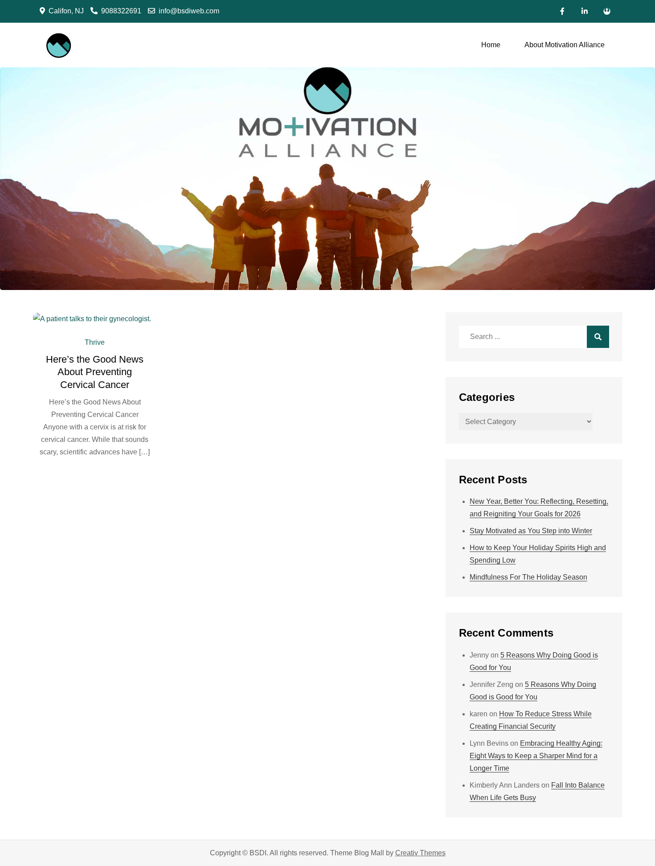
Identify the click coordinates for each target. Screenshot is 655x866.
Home (490, 45)
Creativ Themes (420, 853)
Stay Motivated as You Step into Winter (531, 531)
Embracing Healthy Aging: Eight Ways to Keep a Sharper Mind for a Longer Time (536, 755)
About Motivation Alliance (564, 45)
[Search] (598, 337)
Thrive (95, 342)
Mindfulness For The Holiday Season (528, 577)
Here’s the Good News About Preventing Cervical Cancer (94, 372)
